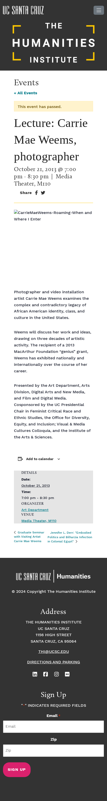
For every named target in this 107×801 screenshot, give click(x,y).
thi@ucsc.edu (53, 651)
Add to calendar (40, 459)
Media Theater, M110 (38, 521)
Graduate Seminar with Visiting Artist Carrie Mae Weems (29, 537)
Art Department (35, 510)
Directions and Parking (53, 662)
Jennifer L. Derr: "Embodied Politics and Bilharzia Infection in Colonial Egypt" (70, 537)
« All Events (25, 93)
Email (53, 715)
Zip (54, 739)
